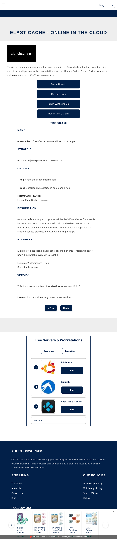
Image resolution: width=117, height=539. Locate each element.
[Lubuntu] (49, 387)
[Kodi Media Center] (49, 406)
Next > (66, 308)
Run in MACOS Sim (58, 113)
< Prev (51, 308)
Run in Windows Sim (58, 103)
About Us (16, 488)
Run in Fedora (58, 94)
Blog (13, 498)
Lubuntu (65, 382)
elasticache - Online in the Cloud (58, 32)
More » (38, 420)
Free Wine (70, 351)
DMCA (86, 498)
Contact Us (17, 493)
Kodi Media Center (71, 401)
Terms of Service (91, 493)
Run (72, 370)
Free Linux (49, 351)
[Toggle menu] (3, 5)
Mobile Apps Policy (92, 488)
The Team (16, 483)
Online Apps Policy (92, 483)
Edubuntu (66, 362)
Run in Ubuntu (58, 84)
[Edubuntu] (49, 367)
